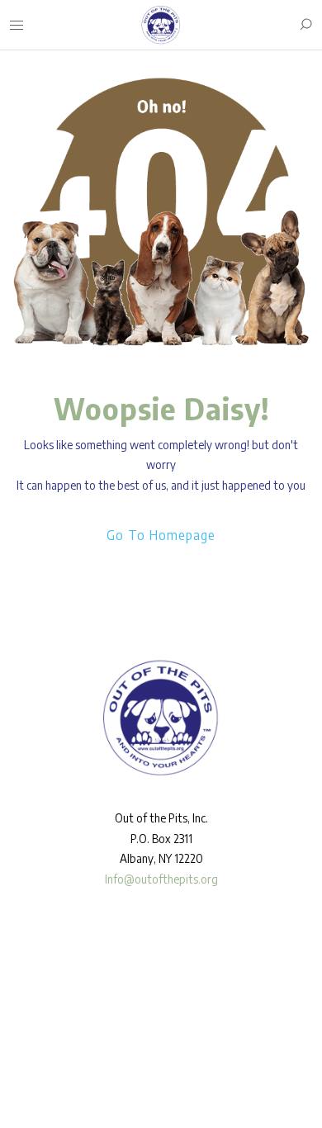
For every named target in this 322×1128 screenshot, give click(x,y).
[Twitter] (65, 1068)
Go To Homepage (161, 535)
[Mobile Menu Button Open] (16, 25)
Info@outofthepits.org (161, 879)
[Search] (305, 25)
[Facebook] (17, 1068)
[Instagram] (41, 1068)
